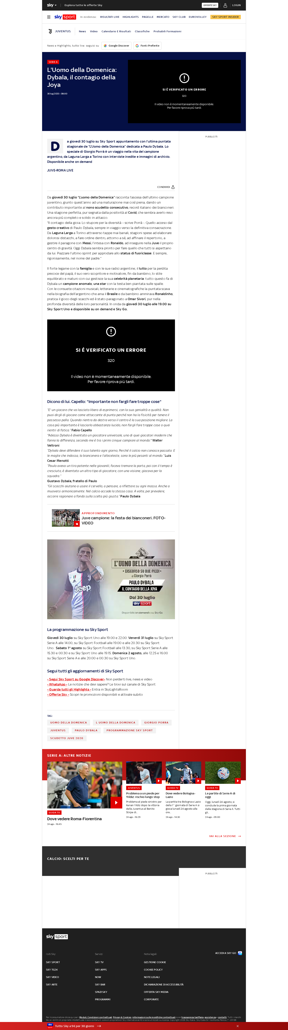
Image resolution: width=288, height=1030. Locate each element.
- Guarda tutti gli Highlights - (69, 689)
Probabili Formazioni (167, 31)
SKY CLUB (179, 16)
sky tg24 (52, 969)
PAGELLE (148, 16)
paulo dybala (86, 730)
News (82, 31)
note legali (151, 977)
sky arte (52, 984)
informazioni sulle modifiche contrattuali (154, 1017)
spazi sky (101, 992)
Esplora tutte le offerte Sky (83, 5)
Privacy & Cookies (122, 1017)
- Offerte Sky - (58, 694)
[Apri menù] (48, 17)
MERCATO (163, 16)
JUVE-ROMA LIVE (60, 170)
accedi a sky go (225, 953)
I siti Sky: (51, 954)
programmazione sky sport (130, 730)
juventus (58, 730)
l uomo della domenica (115, 722)
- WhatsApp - (57, 684)
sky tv (99, 962)
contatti (222, 1017)
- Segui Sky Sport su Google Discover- (76, 679)
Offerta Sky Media (156, 992)
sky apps (101, 969)
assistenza (210, 1017)
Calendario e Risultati (116, 31)
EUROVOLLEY (198, 16)
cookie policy (153, 969)
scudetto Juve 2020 (66, 738)
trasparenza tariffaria (192, 1017)
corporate (151, 999)
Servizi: (99, 954)
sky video (52, 977)
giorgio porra (156, 722)
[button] (138, 1026)
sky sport (53, 962)
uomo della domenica (68, 722)
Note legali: (150, 954)
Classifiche (142, 31)
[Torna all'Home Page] (65, 17)
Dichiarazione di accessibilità (163, 984)
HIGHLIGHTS (131, 16)
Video (94, 31)
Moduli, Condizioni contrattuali (95, 1017)
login (236, 5)
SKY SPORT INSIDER (225, 16)
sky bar (100, 984)
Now (98, 977)
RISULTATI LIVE (110, 16)
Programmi (102, 999)
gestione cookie (155, 962)
